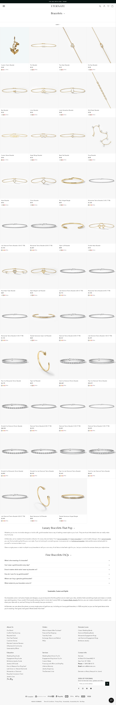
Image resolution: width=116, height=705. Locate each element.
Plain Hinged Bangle (64, 200)
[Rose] (3, 69)
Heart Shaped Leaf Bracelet (37, 291)
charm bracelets (76, 539)
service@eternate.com (88, 666)
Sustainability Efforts (13, 648)
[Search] (100, 6)
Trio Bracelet (33, 65)
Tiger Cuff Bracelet (35, 381)
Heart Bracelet (5, 200)
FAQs (44, 641)
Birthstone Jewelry (83, 641)
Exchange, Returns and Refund (51, 638)
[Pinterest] (86, 688)
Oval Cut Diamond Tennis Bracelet (68, 381)
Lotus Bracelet (34, 110)
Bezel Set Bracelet (64, 155)
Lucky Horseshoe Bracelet (66, 110)
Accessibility (66, 701)
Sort (57, 24)
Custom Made (46, 661)
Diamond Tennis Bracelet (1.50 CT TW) (69, 426)
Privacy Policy (58, 701)
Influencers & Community (14, 646)
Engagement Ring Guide (14, 658)
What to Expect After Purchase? (51, 630)
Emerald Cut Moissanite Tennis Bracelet (12, 471)
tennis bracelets (62, 539)
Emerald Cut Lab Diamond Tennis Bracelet (42, 471)
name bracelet (106, 539)
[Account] (104, 6)
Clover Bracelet (34, 200)
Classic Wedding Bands (85, 630)
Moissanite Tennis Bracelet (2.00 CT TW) (99, 291)
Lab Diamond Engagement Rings (88, 638)
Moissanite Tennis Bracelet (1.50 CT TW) (12, 336)
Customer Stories (12, 641)
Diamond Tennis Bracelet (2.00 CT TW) (40, 426)
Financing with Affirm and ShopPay (52, 664)
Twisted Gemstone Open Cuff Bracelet (40, 336)
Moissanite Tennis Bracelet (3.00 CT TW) (41, 245)
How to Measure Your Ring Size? (16, 666)
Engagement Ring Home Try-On (52, 658)
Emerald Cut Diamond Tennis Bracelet (11, 426)
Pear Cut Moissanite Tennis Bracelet (11, 381)
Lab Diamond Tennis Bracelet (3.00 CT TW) (13, 516)
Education (10, 653)
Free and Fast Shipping (49, 633)
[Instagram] (82, 688)
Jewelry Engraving (47, 669)
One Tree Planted (12, 638)
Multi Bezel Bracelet (93, 110)
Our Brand (10, 630)
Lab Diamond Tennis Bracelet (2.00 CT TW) (71, 291)
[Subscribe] (107, 684)
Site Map (82, 701)
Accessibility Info (74, 701)
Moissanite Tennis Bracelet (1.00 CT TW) (99, 200)
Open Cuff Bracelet (64, 245)
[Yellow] (1, 69)
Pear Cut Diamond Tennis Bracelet (97, 381)
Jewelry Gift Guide (12, 664)
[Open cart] (112, 6)
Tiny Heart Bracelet (64, 65)
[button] (111, 700)
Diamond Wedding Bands (86, 633)
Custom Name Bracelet (7, 155)
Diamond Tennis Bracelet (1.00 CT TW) (98, 426)
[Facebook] (78, 688)
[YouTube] (91, 688)
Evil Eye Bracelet (92, 65)
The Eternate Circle (48, 671)
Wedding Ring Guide (13, 656)
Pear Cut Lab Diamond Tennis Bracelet (70, 471)
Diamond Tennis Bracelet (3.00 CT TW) (69, 336)
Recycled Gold (11, 635)
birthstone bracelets (78, 541)
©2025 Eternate (37, 701)
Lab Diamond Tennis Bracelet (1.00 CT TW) (13, 245)
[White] (4, 69)
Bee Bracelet (4, 110)
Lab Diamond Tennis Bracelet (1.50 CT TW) (100, 336)
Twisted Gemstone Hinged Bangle (68, 516)
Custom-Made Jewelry (70, 600)
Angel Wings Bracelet (36, 155)
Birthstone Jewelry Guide (14, 661)
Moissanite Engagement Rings (87, 635)
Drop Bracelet (92, 155)
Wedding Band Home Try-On (51, 656)
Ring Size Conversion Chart (15, 674)
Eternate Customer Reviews (15, 643)
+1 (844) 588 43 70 (88, 664)
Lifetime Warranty (47, 666)
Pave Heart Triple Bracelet (8, 291)
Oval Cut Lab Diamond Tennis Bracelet (99, 471)
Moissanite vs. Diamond (14, 671)
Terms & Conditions (49, 701)
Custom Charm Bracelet (7, 65)
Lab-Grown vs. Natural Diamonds (17, 669)
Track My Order (47, 635)
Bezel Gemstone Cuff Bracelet (38, 516)
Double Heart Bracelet (94, 245)
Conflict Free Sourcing (13, 633)
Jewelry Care (11, 676)
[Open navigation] (4, 6)
